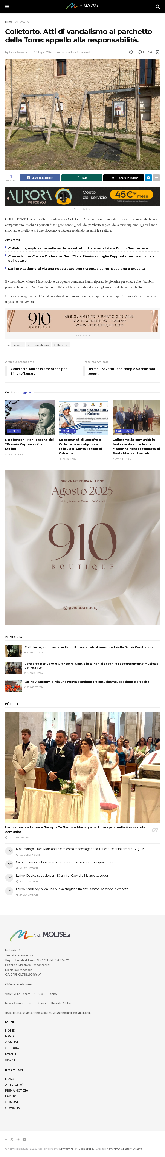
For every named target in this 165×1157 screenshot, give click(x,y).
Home (8, 21)
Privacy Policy (69, 1148)
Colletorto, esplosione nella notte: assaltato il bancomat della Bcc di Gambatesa (78, 248)
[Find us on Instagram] (18, 1139)
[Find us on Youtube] (24, 1139)
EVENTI (10, 1054)
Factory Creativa (132, 1148)
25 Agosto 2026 (35, 687)
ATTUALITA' (22, 21)
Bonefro (69, 430)
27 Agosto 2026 (35, 652)
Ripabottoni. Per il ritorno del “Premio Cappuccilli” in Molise (29, 444)
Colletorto (61, 344)
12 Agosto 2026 (15, 454)
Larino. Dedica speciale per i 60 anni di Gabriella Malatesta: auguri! (62, 876)
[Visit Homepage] (82, 6)
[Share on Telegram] (148, 177)
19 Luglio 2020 (43, 52)
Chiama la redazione (18, 984)
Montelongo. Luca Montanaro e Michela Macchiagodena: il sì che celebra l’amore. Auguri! (80, 849)
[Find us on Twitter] (12, 1139)
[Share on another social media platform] (156, 177)
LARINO (11, 1096)
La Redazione (18, 52)
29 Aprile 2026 (123, 459)
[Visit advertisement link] (82, 196)
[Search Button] (158, 6)
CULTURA (12, 1048)
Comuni (14, 430)
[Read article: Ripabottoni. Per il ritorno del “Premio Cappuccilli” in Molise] (30, 417)
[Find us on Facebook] (6, 1139)
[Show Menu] (7, 6)
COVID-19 (12, 1108)
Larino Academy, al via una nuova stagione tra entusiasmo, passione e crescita (76, 269)
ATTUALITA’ (14, 1084)
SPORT (10, 1059)
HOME (10, 1030)
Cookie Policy (86, 1148)
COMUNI (11, 1042)
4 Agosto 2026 (69, 459)
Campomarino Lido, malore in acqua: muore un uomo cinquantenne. (65, 862)
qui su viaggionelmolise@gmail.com (67, 1012)
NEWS (9, 1036)
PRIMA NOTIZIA (16, 1090)
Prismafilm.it (112, 1148)
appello (18, 344)
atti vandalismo (38, 344)
